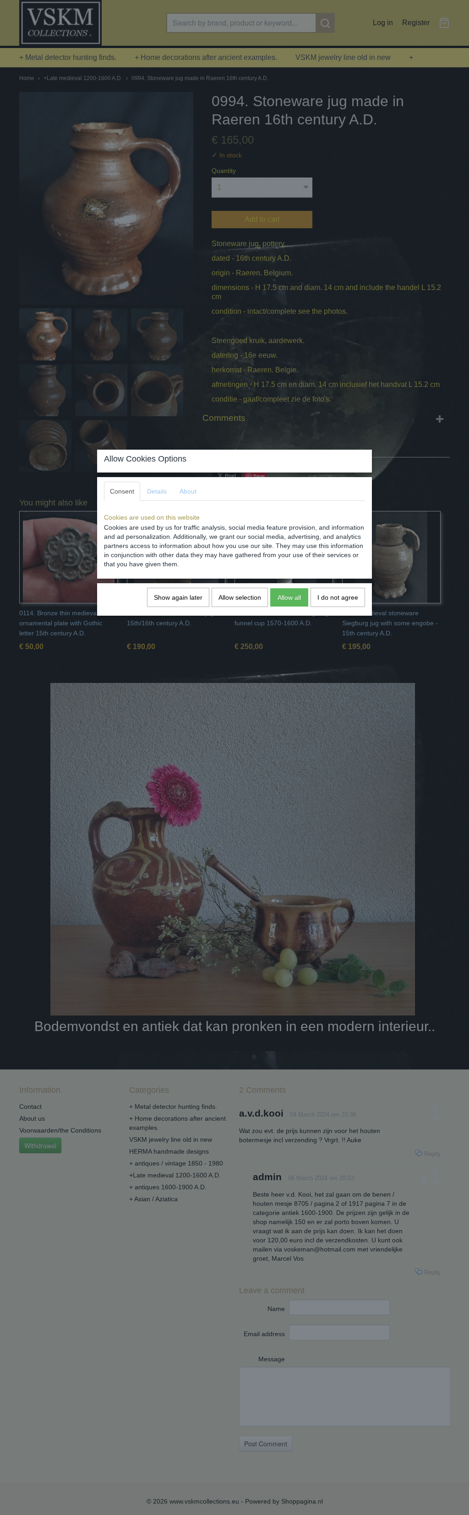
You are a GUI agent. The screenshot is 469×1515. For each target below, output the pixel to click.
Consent (122, 491)
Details (157, 491)
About (188, 491)
